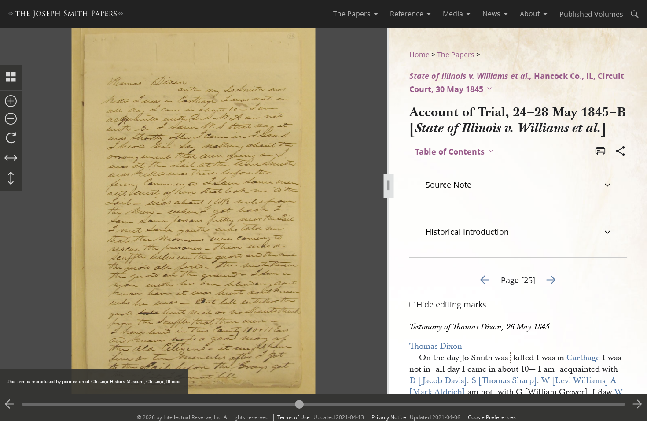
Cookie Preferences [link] (492, 417)
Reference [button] (406, 13)
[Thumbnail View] (10, 77)
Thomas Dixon (435, 346)
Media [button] (453, 13)
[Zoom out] (10, 119)
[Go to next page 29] (637, 404)
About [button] (530, 13)
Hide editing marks (451, 304)
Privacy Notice (388, 417)
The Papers (455, 54)
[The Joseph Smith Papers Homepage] (66, 15)
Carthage (583, 357)
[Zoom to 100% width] (10, 158)
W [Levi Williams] (574, 380)
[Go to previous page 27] (10, 404)
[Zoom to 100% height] (10, 178)
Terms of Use (293, 417)
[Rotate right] (10, 138)
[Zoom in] (10, 102)
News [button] (491, 13)
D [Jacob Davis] (438, 380)
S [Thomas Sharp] (504, 380)
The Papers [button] (352, 13)
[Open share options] (620, 152)
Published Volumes (591, 14)
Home (419, 54)
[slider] (323, 404)
